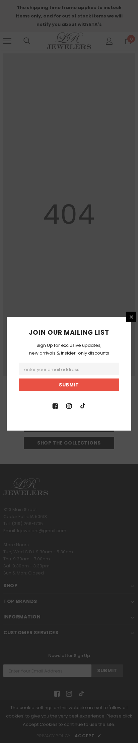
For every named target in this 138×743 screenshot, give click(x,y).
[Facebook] (55, 405)
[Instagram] (69, 405)
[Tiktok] (83, 405)
